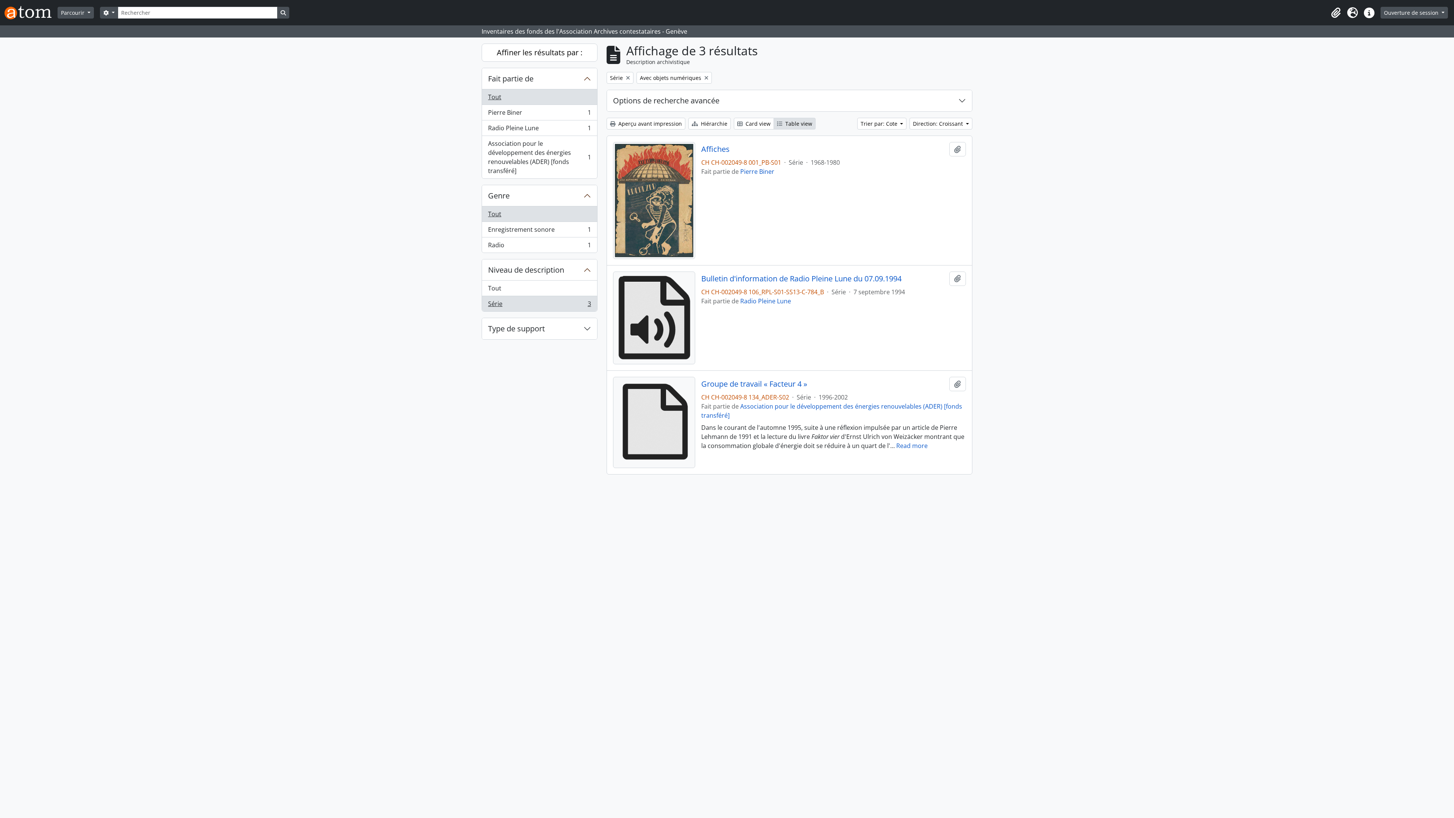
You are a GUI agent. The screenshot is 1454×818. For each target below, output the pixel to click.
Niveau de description (526, 270)
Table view (798, 123)
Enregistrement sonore (539, 231)
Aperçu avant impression (649, 123)
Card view (757, 123)
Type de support (516, 328)
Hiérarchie (713, 123)
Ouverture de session (1412, 12)
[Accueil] (31, 12)
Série (539, 305)
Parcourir (73, 12)
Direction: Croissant (938, 123)
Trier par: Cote (880, 123)
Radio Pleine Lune (539, 130)
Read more (912, 446)
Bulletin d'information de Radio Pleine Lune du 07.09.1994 (801, 278)
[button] (1336, 13)
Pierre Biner (539, 114)
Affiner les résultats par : (539, 52)
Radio (539, 247)
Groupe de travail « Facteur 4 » (754, 384)
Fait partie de (511, 78)
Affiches (715, 149)
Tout (494, 97)
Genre (499, 195)
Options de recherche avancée (666, 100)
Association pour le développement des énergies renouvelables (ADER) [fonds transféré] (539, 157)
